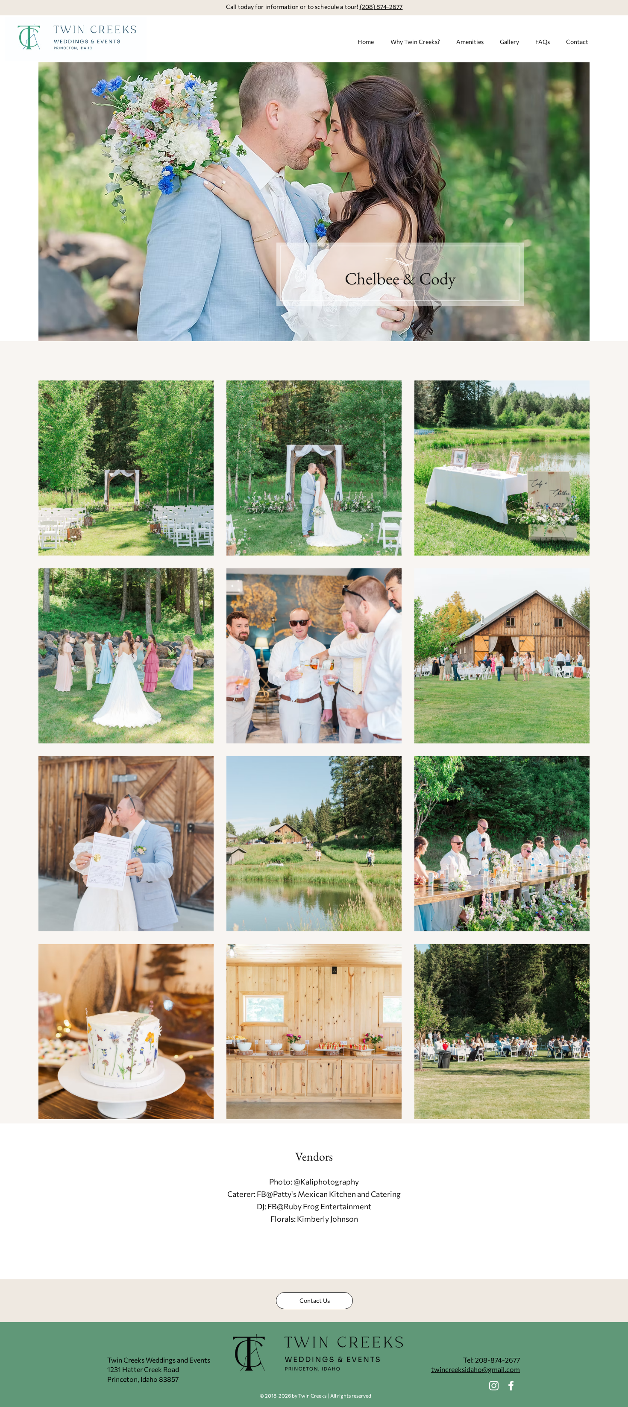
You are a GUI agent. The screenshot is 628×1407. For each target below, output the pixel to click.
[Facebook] (511, 1385)
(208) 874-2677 (381, 6)
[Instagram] (493, 1385)
